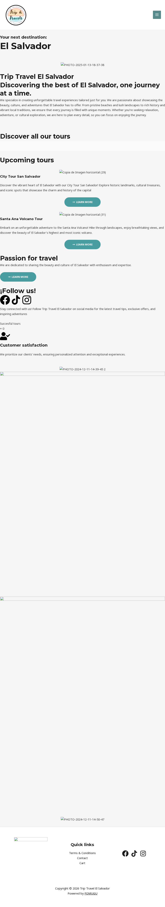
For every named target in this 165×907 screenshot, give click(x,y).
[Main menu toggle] (157, 15)
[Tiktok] (134, 853)
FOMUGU (91, 893)
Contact (82, 858)
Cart (82, 863)
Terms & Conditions (82, 853)
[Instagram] (143, 853)
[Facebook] (125, 853)
